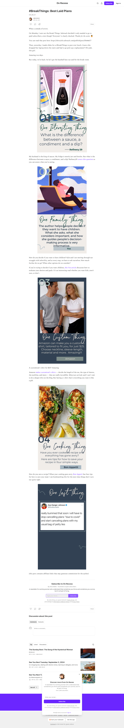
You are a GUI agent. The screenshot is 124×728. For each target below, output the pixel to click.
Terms (65, 715)
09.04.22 (32, 652)
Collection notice (73, 715)
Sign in (118, 3)
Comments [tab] (33, 622)
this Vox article (70, 267)
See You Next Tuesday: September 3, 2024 (47, 662)
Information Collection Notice (61, 707)
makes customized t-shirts (46, 372)
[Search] (97, 3)
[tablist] (37, 622)
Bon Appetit (78, 474)
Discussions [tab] (42, 644)
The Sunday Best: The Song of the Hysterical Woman (51, 650)
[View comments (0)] (35, 24)
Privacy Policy (75, 707)
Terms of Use (70, 705)
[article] (62, 653)
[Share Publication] (101, 3)
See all (32, 687)
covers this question (85, 159)
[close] (79, 674)
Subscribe (109, 3)
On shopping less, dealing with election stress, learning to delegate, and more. (53, 665)
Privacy (60, 715)
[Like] (31, 24)
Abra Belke (36, 18)
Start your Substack (57, 720)
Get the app (71, 720)
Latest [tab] (36, 644)
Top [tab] (31, 644)
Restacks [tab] (41, 622)
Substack (53, 724)
